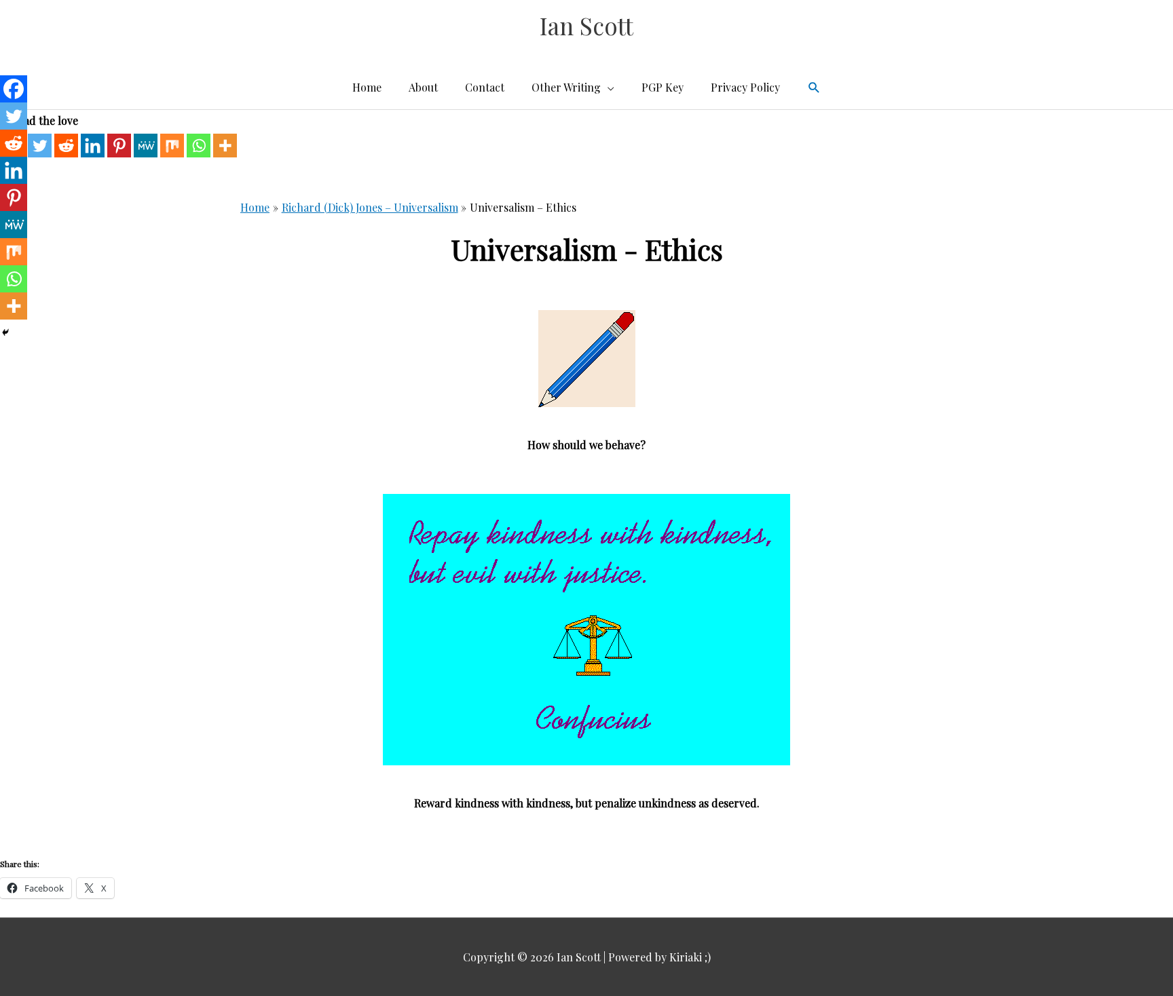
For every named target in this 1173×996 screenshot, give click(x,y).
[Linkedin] (93, 145)
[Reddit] (66, 145)
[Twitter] (40, 145)
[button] (814, 88)
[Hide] (5, 332)
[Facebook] (13, 88)
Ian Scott (586, 25)
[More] (225, 145)
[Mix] (172, 145)
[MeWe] (145, 145)
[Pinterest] (119, 145)
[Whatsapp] (198, 145)
